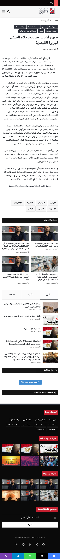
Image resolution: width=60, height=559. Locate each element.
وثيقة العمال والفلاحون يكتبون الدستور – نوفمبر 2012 (21, 316)
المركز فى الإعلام (40, 419)
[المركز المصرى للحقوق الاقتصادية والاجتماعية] (47, 11)
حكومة (51, 209)
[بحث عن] (8, 12)
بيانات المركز (15, 419)
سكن (41, 31)
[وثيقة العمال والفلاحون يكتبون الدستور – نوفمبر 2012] (50, 320)
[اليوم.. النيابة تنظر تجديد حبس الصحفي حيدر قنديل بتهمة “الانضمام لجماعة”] (15, 264)
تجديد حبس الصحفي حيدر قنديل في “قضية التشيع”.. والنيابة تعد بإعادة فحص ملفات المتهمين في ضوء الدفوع (15, 246)
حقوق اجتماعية (51, 31)
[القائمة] (3, 12)
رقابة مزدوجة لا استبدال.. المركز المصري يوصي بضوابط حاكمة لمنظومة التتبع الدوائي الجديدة (46, 277)
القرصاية (17, 203)
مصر (30, 209)
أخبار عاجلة (44, 20)
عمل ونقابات (41, 429)
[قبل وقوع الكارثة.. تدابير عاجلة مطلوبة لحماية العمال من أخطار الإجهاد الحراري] (11, 461)
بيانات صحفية (52, 424)
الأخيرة (30, 295)
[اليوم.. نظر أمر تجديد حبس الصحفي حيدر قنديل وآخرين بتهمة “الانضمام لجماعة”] (30, 484)
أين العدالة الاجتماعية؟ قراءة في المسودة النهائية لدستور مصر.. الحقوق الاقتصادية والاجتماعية (23, 343)
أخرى (43, 26)
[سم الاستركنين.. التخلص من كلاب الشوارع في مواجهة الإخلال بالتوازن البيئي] (50, 307)
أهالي (52, 203)
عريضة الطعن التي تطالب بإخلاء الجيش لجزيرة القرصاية (30, 186)
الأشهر (48, 295)
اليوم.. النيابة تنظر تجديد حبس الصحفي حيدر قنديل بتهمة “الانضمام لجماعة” (16, 277)
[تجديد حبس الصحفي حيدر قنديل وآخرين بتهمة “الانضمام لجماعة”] (44, 233)
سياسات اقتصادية (13, 424)
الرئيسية (53, 20)
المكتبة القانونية (33, 26)
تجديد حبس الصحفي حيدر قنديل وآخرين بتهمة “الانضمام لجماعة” (46, 245)
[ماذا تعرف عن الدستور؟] (50, 332)
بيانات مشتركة (19, 26)
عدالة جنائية (52, 429)
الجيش (41, 203)
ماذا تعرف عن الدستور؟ (32, 329)
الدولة (29, 203)
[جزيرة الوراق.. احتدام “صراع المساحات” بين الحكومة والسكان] (30, 461)
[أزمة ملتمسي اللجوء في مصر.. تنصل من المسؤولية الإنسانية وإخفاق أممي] (49, 461)
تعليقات (12, 295)
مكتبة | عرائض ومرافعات (28, 31)
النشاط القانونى (27, 419)
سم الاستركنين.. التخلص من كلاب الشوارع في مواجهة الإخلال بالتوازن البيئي (21, 305)
